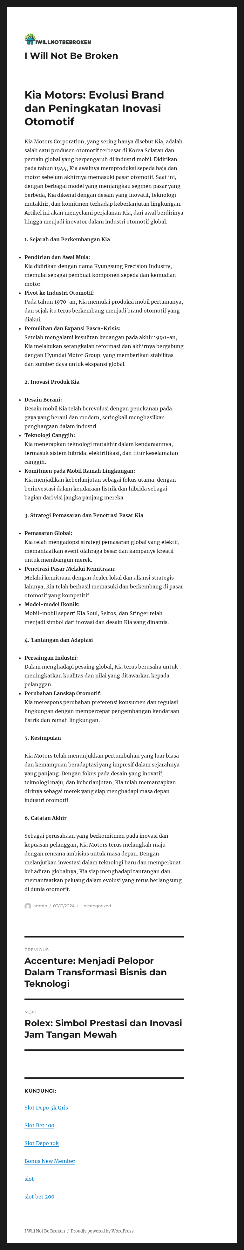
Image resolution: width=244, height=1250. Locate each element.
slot (29, 1179)
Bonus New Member (49, 1161)
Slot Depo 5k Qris (46, 1107)
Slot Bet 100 (39, 1125)
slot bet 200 (39, 1196)
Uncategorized (95, 905)
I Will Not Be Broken (71, 55)
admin (40, 905)
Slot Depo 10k (41, 1143)
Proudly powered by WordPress (102, 1231)
